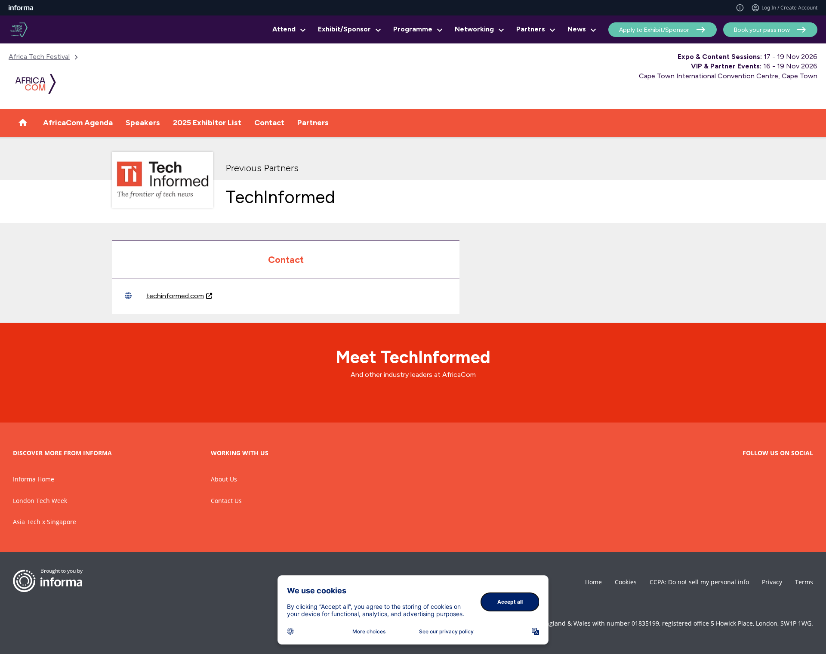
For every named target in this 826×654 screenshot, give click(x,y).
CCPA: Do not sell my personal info (699, 582)
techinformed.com (175, 296)
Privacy (772, 582)
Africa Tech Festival (39, 56)
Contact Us (226, 501)
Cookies (626, 582)
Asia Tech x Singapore (44, 522)
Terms (804, 582)
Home (593, 582)
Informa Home (33, 479)
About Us (224, 479)
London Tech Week (40, 501)
